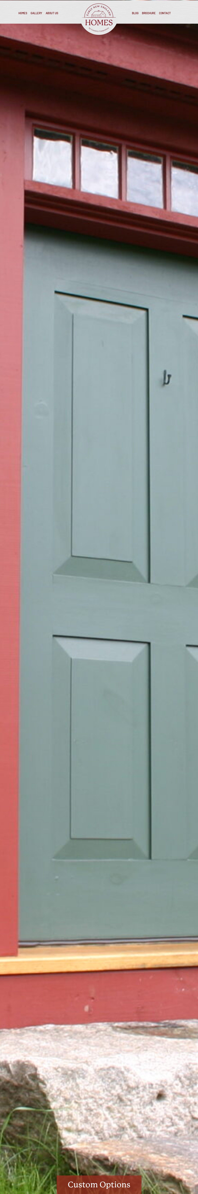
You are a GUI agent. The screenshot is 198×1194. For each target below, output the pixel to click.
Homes (22, 13)
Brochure (149, 13)
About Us (52, 13)
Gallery (36, 13)
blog (135, 13)
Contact (165, 13)
